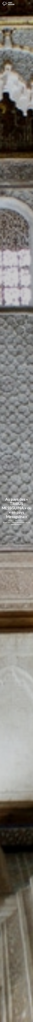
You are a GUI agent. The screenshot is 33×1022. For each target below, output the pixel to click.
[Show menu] (29, 3)
